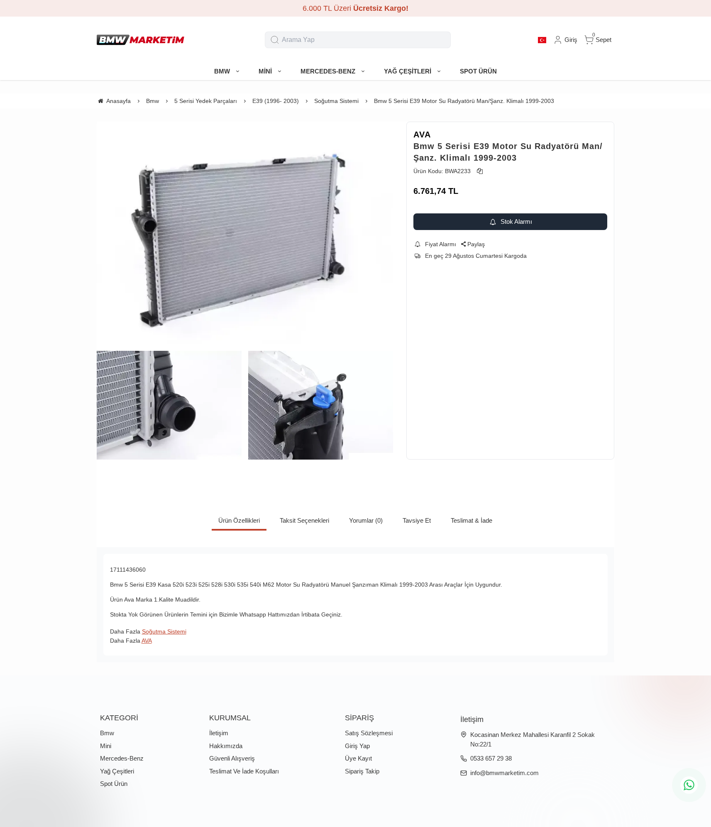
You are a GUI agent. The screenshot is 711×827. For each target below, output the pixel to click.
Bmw (107, 732)
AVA (422, 134)
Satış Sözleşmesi (369, 732)
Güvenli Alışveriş (232, 758)
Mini (105, 745)
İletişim (218, 732)
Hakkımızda (225, 745)
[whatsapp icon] (689, 785)
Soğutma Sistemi (164, 631)
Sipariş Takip (362, 771)
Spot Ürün (113, 783)
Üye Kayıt (358, 758)
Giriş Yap (357, 745)
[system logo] (140, 40)
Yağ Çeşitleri (117, 771)
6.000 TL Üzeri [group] (355, 8)
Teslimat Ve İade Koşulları (244, 771)
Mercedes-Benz (122, 758)
